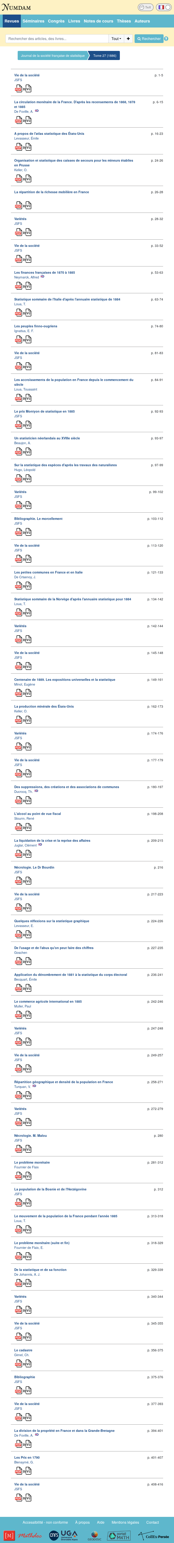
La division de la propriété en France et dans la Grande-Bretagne (64, 1430)
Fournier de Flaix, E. (29, 1247)
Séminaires (33, 21)
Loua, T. (20, 304)
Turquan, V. (22, 1086)
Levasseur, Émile (26, 138)
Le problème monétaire (32, 1162)
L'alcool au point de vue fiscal (37, 813)
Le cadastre (23, 1350)
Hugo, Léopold (24, 469)
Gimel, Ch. (21, 1355)
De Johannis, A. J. (27, 1274)
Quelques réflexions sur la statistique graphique (51, 921)
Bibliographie (24, 1377)
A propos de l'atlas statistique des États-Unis (49, 133)
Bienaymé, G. (24, 1462)
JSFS (18, 80)
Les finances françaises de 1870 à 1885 (44, 272)
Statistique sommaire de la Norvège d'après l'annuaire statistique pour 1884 (72, 599)
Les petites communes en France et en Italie (48, 572)
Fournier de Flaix (26, 1167)
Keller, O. (20, 170)
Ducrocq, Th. (23, 791)
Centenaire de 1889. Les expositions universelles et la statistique (64, 679)
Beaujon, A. (22, 443)
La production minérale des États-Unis (44, 706)
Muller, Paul (22, 1006)
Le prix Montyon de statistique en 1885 (44, 411)
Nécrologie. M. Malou (30, 1135)
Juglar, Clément (25, 845)
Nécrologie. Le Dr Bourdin (34, 867)
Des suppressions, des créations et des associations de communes (66, 786)
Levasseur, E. (24, 925)
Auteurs (142, 21)
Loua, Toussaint (25, 389)
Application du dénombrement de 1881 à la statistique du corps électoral (70, 974)
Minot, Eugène (24, 684)
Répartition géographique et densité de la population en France (63, 1082)
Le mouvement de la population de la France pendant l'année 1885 (65, 1216)
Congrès (56, 21)
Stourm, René (24, 818)
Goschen (20, 952)
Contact (152, 1522)
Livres (74, 21)
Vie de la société (27, 75)
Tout (114, 38)
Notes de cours (98, 21)
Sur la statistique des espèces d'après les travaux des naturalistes (65, 465)
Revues (12, 21)
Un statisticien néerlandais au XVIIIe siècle (47, 438)
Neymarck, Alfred (26, 277)
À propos (82, 1522)
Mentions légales (125, 1522)
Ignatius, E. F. (24, 330)
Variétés (20, 218)
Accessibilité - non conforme (45, 1522)
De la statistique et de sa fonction (40, 1269)
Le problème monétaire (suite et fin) (42, 1242)
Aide (100, 1522)
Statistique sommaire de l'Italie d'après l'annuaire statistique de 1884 (67, 299)
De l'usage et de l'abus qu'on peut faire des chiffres (54, 947)
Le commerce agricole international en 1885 (48, 1001)
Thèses (124, 21)
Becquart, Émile (25, 979)
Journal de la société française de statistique (53, 55)
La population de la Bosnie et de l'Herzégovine (50, 1189)
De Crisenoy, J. (25, 577)
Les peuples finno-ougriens (35, 326)
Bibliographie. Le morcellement (38, 518)
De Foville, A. (23, 111)
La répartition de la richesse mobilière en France (51, 192)
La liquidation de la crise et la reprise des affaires (52, 840)
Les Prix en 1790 (27, 1457)
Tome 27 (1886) (104, 55)
